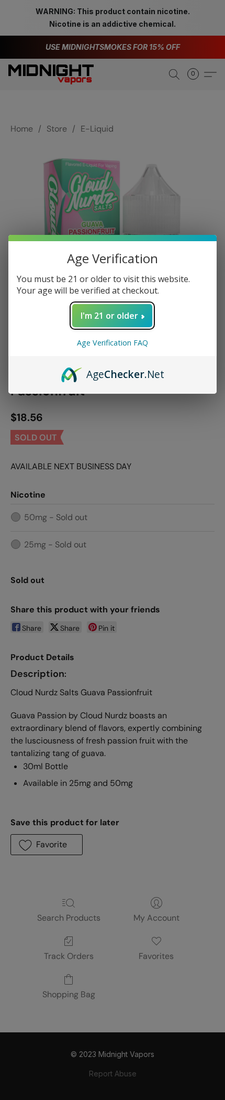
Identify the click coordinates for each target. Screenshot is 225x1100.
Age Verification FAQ (112, 343)
